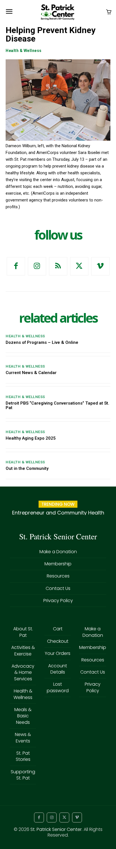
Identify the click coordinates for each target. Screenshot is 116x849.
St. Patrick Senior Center (56, 829)
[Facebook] (16, 266)
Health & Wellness (24, 50)
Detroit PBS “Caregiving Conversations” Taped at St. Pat (57, 406)
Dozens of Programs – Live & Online (42, 342)
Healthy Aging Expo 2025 (31, 438)
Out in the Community (27, 468)
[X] (79, 266)
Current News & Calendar (31, 372)
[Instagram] (37, 266)
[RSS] (58, 266)
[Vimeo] (100, 266)
